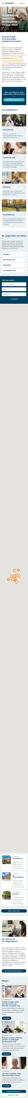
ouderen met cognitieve (18, 55)
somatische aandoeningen (9, 56)
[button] (15, 580)
